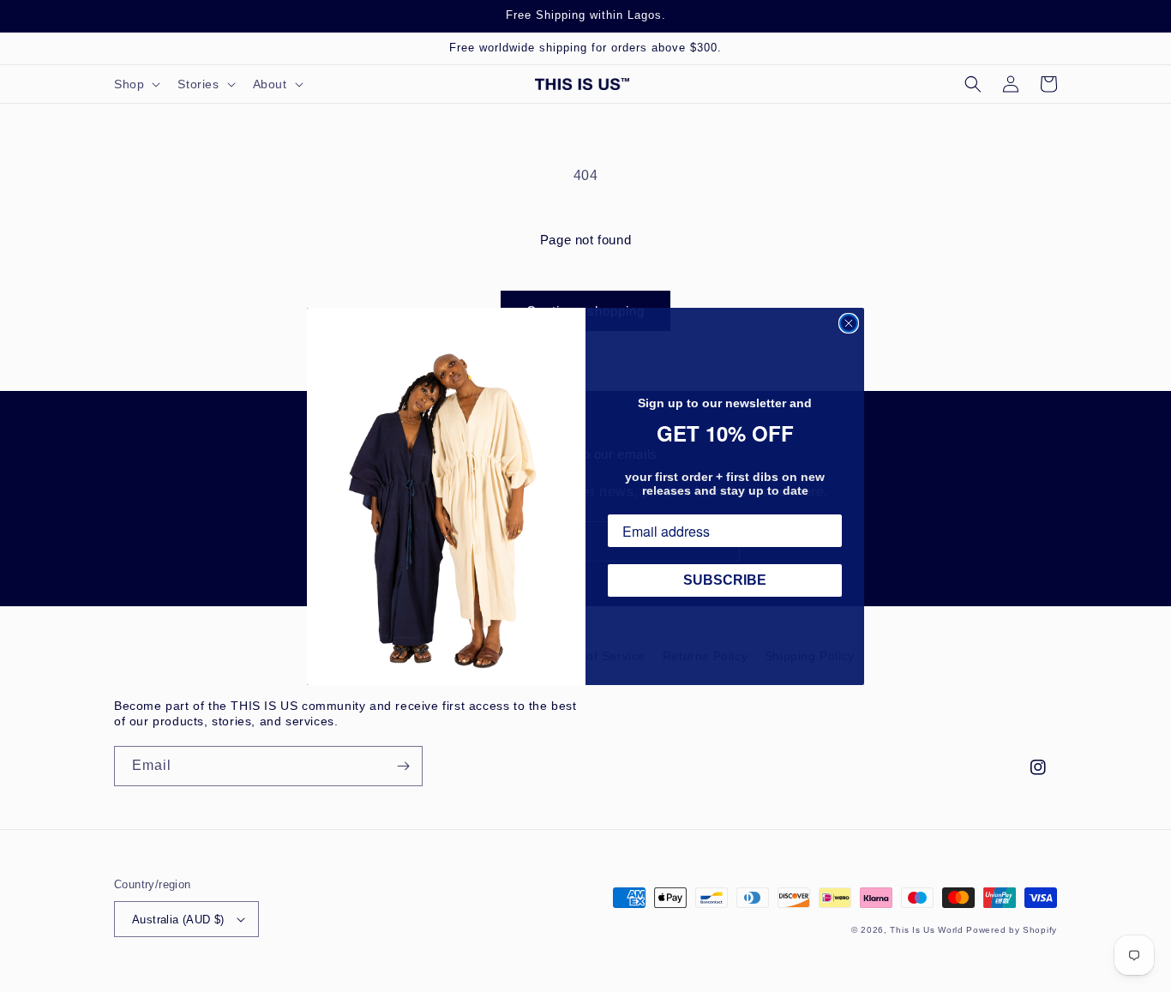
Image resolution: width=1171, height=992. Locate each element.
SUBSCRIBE (724, 580)
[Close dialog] (848, 323)
